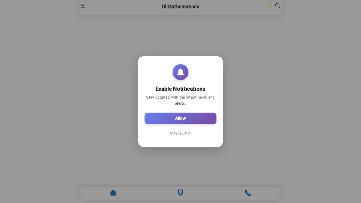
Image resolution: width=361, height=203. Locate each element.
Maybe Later (180, 133)
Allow (180, 118)
